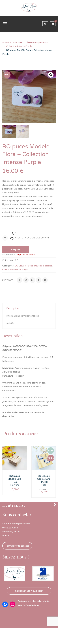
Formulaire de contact (17, 545)
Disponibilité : (9, 254)
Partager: (8, 280)
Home (5, 42)
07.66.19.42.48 (10, 527)
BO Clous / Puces (24, 265)
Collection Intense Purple (19, 46)
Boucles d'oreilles (43, 265)
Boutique (17, 42)
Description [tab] (12, 308)
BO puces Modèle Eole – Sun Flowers (14, 480)
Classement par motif (37, 42)
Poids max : (8, 260)
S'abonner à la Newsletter (29, 590)
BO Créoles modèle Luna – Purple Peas (43, 480)
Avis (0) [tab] (10, 323)
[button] (51, 75)
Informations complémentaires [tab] (22, 315)
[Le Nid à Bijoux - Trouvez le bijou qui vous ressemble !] (29, 8)
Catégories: (8, 265)
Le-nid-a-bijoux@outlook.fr (16, 523)
